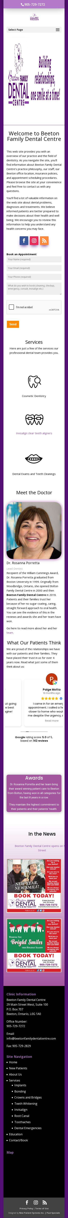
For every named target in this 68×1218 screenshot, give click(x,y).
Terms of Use (42, 1208)
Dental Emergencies (28, 1128)
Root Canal (21, 1116)
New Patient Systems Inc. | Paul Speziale (39, 1213)
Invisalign (20, 1110)
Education (15, 1134)
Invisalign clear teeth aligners (34, 433)
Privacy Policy (26, 1208)
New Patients (18, 1068)
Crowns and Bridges (28, 1097)
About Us (15, 1074)
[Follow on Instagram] (34, 240)
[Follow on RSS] (44, 240)
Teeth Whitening (25, 1104)
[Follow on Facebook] (24, 240)
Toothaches (22, 1122)
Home (13, 1062)
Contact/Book (18, 1140)
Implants (20, 1085)
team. (10, 632)
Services (14, 1081)
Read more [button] (34, 720)
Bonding (20, 1091)
